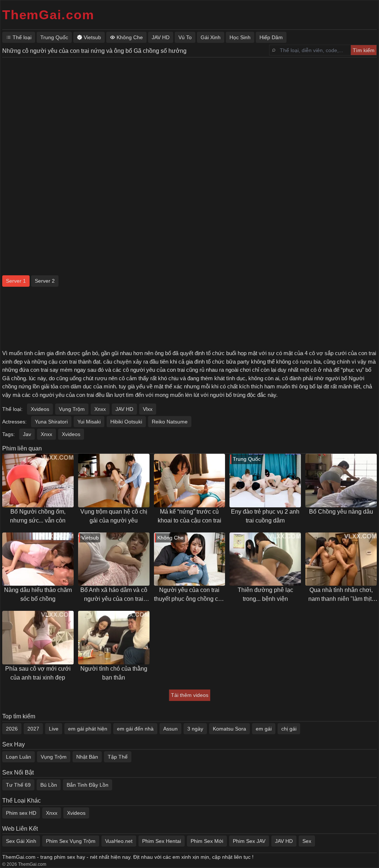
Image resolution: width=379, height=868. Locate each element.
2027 (33, 729)
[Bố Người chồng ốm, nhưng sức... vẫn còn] (38, 480)
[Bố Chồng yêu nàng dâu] (341, 480)
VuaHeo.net (119, 841)
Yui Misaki (89, 422)
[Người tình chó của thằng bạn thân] (114, 637)
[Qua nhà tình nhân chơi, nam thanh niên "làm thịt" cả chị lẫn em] (341, 559)
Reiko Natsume (170, 422)
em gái (264, 729)
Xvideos (40, 409)
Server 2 (45, 281)
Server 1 (16, 281)
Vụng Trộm (72, 409)
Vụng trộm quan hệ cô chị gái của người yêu (113, 516)
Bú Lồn (48, 785)
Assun (170, 729)
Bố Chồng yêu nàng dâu (341, 511)
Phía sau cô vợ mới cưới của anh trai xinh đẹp (38, 673)
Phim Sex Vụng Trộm (70, 841)
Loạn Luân (18, 757)
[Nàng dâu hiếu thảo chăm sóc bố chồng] (38, 559)
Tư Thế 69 (18, 785)
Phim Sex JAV (249, 841)
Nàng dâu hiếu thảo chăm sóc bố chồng (38, 594)
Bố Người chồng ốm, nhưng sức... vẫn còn (38, 516)
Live (53, 729)
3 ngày (195, 729)
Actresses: (14, 422)
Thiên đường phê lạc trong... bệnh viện (265, 594)
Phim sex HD (21, 813)
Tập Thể (118, 757)
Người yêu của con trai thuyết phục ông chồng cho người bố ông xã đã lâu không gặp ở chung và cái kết (189, 595)
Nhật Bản (87, 757)
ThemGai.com (48, 14)
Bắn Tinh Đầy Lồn (87, 785)
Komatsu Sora (229, 729)
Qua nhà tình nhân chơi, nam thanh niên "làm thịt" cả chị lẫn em (341, 595)
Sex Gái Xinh (21, 841)
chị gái (288, 729)
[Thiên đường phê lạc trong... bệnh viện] (265, 559)
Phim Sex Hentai (161, 841)
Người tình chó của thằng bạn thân (113, 673)
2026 (12, 729)
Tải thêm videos (189, 695)
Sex (306, 841)
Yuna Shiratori (51, 422)
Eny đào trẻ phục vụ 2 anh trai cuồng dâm (265, 516)
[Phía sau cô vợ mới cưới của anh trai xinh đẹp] (38, 637)
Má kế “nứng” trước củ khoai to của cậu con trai (189, 516)
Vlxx (147, 409)
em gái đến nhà (135, 729)
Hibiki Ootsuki (126, 422)
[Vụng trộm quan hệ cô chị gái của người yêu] (114, 480)
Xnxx (100, 409)
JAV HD (124, 409)
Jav (27, 434)
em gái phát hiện (87, 729)
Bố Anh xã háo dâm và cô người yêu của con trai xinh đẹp (113, 595)
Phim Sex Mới (207, 841)
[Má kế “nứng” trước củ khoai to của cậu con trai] (189, 480)
